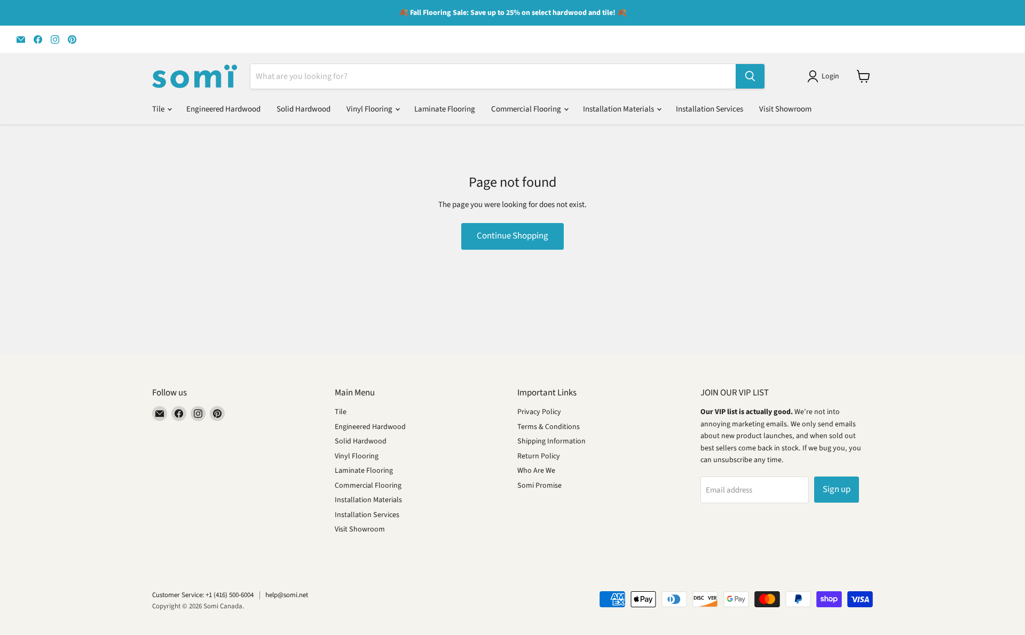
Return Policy (538, 456)
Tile (159, 109)
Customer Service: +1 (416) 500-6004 (203, 595)
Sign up (836, 489)
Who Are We (536, 470)
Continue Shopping (512, 235)
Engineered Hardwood (223, 109)
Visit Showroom (785, 109)
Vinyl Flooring (370, 109)
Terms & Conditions (548, 427)
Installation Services (709, 109)
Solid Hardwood (303, 109)
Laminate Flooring (444, 109)
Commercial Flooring (527, 109)
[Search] (750, 76)
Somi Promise (539, 485)
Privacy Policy (539, 412)
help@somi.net (286, 595)
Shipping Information (551, 441)
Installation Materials (619, 109)
